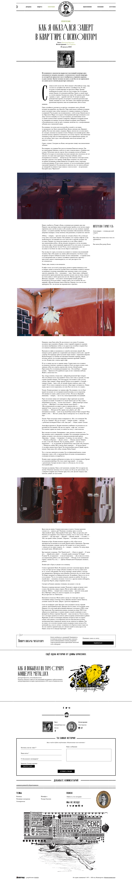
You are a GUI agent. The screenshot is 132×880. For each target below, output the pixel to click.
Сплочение (51, 7)
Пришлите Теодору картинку (29, 763)
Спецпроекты (20, 801)
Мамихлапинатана (109, 877)
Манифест (44, 796)
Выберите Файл (27, 766)
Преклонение (87, 7)
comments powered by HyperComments (27, 785)
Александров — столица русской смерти (103, 232)
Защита (39, 7)
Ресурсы (28, 7)
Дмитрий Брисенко (23, 677)
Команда (19, 796)
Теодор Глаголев (46, 799)
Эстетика (112, 7)
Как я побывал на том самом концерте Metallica (41, 670)
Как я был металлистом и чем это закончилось (103, 238)
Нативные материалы (23, 799)
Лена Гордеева (82, 725)
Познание (100, 7)
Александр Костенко (36, 677)
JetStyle (37, 877)
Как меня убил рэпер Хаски (102, 244)
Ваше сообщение (71, 747)
